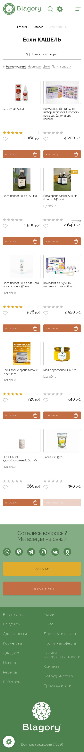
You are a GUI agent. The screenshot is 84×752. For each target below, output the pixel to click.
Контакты (52, 666)
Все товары (13, 614)
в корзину (11, 154)
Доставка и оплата (60, 633)
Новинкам (34, 66)
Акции (49, 614)
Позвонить (42, 569)
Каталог (38, 27)
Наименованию (16, 66)
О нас (48, 624)
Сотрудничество (58, 676)
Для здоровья (15, 633)
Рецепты (10, 672)
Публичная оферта (60, 643)
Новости (11, 662)
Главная (22, 27)
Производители (57, 685)
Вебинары (11, 682)
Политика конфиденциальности (62, 655)
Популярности (61, 66)
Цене (46, 66)
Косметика (12, 643)
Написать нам (42, 588)
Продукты (11, 624)
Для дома (11, 653)
